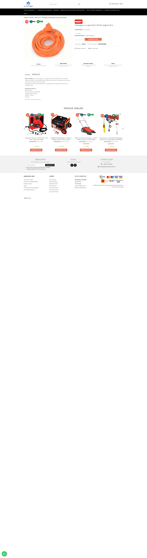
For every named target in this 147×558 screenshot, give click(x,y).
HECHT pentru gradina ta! (95, 10)
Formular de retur (53, 187)
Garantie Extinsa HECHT (112, 10)
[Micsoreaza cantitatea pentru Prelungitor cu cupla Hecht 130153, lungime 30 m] (76, 39)
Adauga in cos (93, 39)
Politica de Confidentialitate (31, 181)
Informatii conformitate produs (33, 99)
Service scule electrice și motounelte (72, 10)
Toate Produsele (29, 10)
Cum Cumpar (52, 179)
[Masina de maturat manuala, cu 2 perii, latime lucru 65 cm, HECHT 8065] (86, 124)
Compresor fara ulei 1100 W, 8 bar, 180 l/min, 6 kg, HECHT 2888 (36, 138)
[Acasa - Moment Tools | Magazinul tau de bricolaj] (32, 4)
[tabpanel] (48, 40)
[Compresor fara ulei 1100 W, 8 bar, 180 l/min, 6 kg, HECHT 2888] (36, 124)
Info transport (52, 185)
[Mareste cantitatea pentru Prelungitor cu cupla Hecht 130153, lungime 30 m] (81, 39)
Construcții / (38, 17)
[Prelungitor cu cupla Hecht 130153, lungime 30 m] (48, 40)
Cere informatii (94, 48)
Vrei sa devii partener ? (29, 189)
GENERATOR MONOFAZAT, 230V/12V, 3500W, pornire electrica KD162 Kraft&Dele (61, 138)
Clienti (51, 176)
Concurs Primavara (54, 189)
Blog (25, 13)
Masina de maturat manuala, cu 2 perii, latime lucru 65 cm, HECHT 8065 (86, 138)
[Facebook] (71, 165)
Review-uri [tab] (35, 74)
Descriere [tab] (27, 74)
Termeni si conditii (28, 179)
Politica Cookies (28, 183)
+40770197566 (107, 164)
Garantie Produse (53, 191)
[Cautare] (79, 4)
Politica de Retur (53, 181)
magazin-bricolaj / (29, 17)
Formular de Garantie (45, 10)
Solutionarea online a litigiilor (31, 187)
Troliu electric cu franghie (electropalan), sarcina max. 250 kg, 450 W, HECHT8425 (111, 138)
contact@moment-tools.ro (107, 166)
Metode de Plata (53, 183)
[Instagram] (75, 165)
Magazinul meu (29, 176)
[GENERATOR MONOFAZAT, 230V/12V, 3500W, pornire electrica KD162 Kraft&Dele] (61, 124)
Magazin (56, 10)
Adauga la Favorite (81, 48)
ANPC (25, 185)
